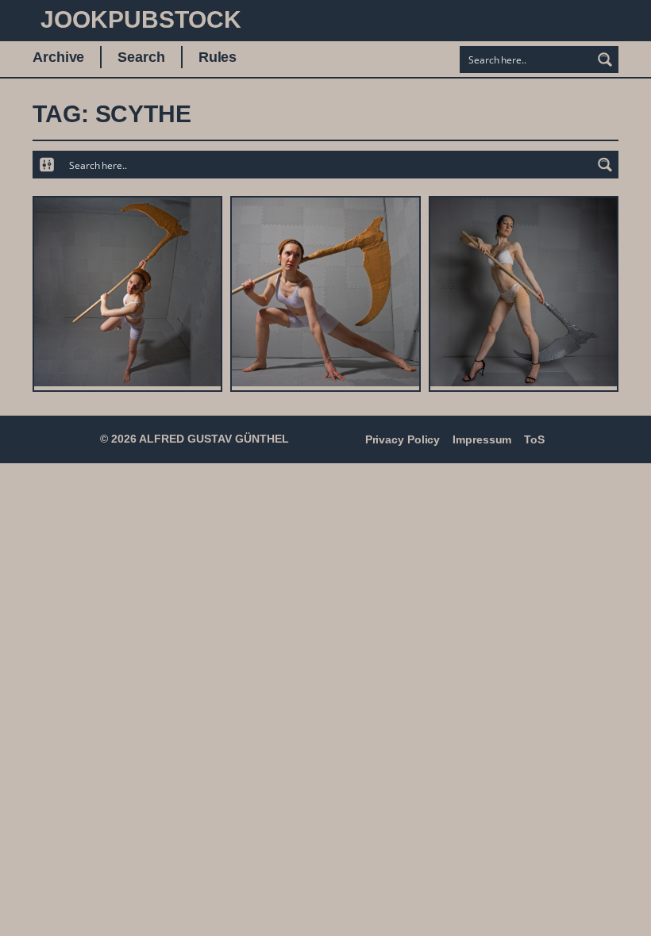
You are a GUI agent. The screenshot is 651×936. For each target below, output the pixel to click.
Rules (217, 57)
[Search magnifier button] (604, 59)
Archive (58, 57)
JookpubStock (140, 19)
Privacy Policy (403, 439)
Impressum (482, 439)
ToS (534, 439)
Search (140, 57)
